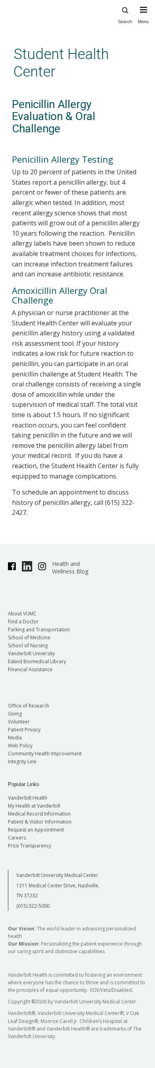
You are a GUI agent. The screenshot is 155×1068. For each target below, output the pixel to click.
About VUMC (22, 613)
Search (125, 21)
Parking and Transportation (39, 629)
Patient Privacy (24, 729)
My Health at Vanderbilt (34, 805)
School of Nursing (28, 645)
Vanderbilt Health (27, 797)
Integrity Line (22, 761)
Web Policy (20, 745)
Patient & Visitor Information (40, 821)
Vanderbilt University (31, 653)
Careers (17, 837)
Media (15, 737)
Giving (15, 713)
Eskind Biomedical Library (37, 661)
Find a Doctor (23, 621)
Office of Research (28, 705)
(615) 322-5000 (33, 905)
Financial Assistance (30, 669)
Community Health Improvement (44, 753)
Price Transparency (29, 845)
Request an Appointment (36, 829)
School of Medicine (29, 637)
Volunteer (19, 721)
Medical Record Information (39, 813)
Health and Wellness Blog (70, 567)
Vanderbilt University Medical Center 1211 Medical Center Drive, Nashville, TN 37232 (57, 885)
